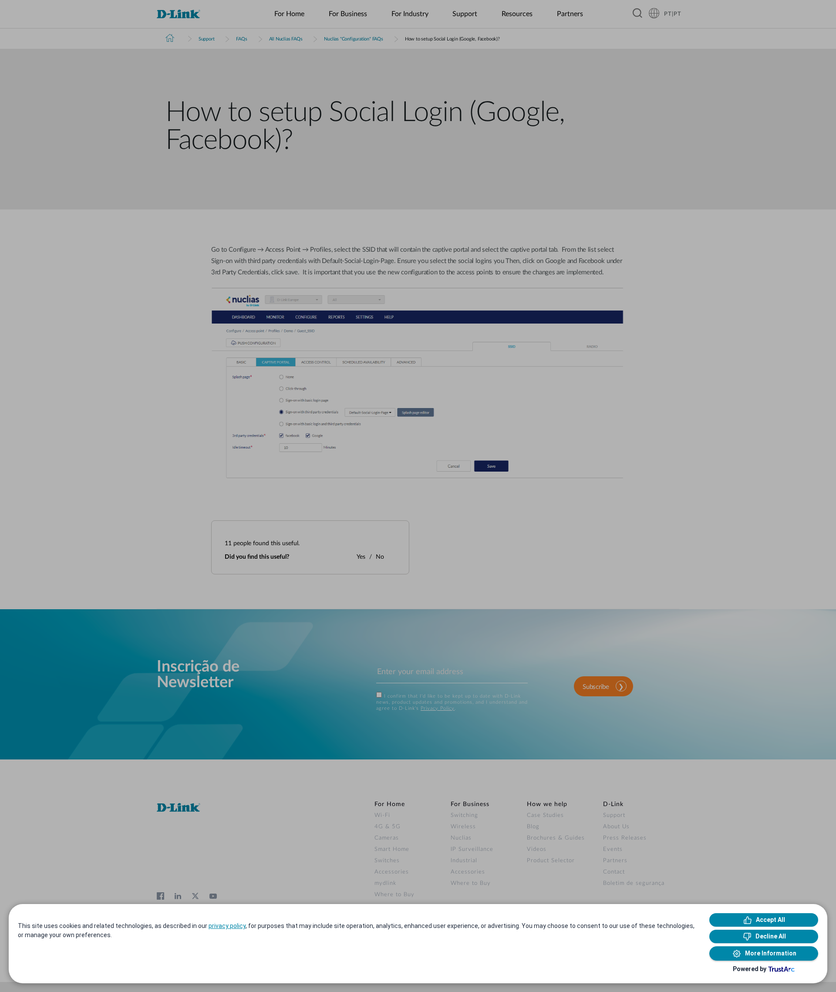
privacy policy (227, 925)
